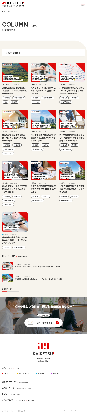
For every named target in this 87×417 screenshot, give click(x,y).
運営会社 (20, 411)
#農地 (5, 102)
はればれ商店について (23, 388)
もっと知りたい (23, 373)
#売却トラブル (8, 204)
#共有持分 (74, 98)
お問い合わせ (20, 400)
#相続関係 (14, 102)
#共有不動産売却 (19, 98)
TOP (3, 12)
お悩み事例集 (23, 382)
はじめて (7, 373)
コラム (17, 368)
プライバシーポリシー (8, 411)
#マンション (36, 102)
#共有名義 (7, 98)
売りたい (41, 373)
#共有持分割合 (8, 153)
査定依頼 (31, 400)
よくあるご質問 (14, 394)
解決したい (56, 373)
